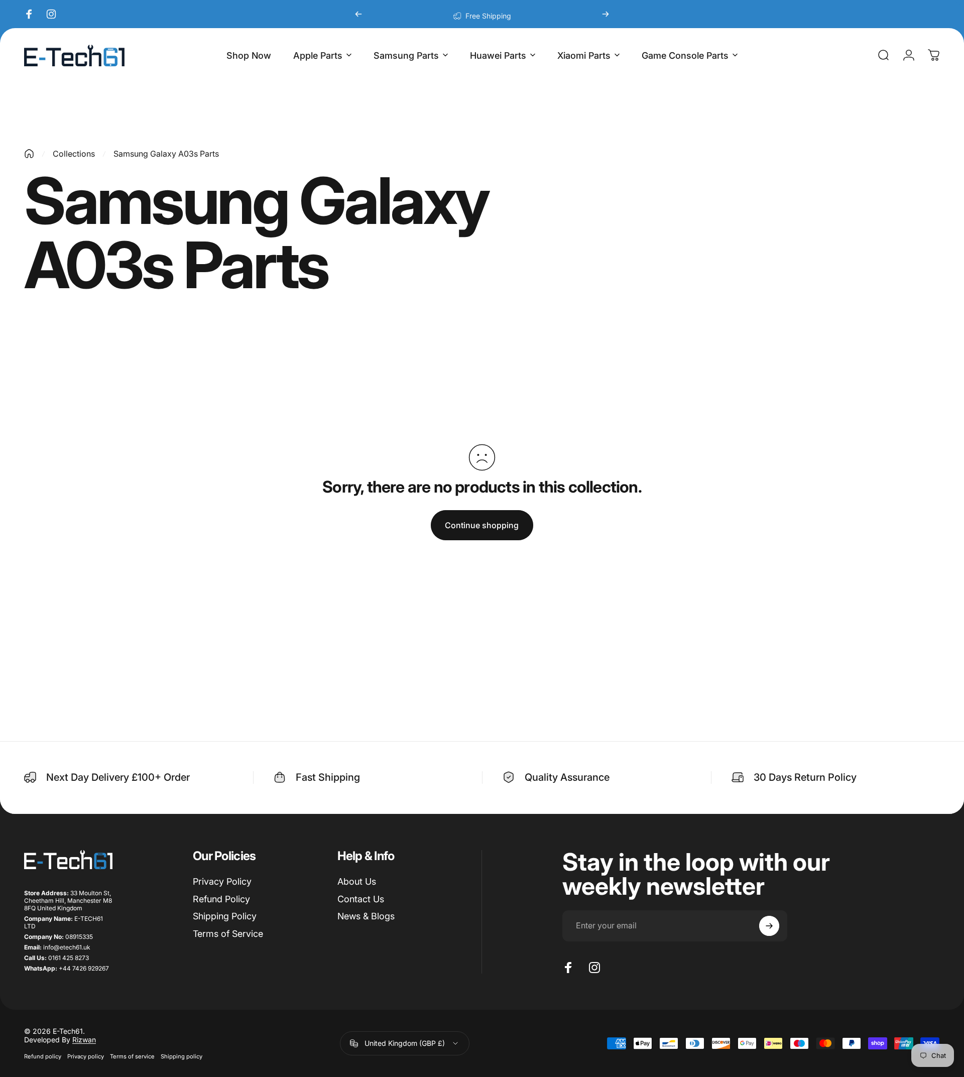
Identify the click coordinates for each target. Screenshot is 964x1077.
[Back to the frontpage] (29, 154)
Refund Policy (221, 899)
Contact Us (360, 899)
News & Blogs (366, 916)
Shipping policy (181, 1056)
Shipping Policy (225, 916)
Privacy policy (85, 1056)
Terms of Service (228, 933)
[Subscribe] (769, 926)
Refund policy (42, 1056)
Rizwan (84, 1039)
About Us (356, 881)
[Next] (605, 14)
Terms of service (132, 1056)
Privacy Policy (222, 881)
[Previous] (358, 14)
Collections (74, 154)
